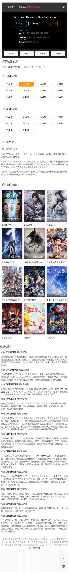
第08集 (60, 90)
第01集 (9, 84)
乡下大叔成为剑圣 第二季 (13, 300)
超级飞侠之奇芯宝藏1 (56, 262)
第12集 (60, 97)
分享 (27, 53)
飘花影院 (11, 451)
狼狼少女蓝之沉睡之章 (57, 300)
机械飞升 (51, 337)
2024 (45, 67)
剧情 (42, 374)
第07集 (43, 90)
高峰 (3, 403)
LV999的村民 (30, 300)
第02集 (26, 84)
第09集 (9, 97)
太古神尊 (28, 225)
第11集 (43, 97)
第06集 (26, 90)
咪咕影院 (11, 504)
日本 (32, 67)
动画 (10, 67)
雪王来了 (28, 337)
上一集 (42, 53)
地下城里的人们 (11, 61)
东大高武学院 (8, 262)
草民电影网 (12, 370)
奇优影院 (11, 413)
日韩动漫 (16, 67)
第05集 (9, 90)
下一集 (58, 53)
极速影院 (11, 516)
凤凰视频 (11, 352)
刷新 (11, 53)
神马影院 (11, 399)
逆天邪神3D (7, 225)
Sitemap (36, 548)
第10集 (26, 97)
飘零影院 (11, 434)
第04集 (60, 84)
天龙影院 (11, 472)
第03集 (43, 84)
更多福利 (11, 7)
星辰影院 (11, 489)
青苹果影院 (12, 384)
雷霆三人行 (7, 337)
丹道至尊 (51, 225)
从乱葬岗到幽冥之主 (33, 262)
